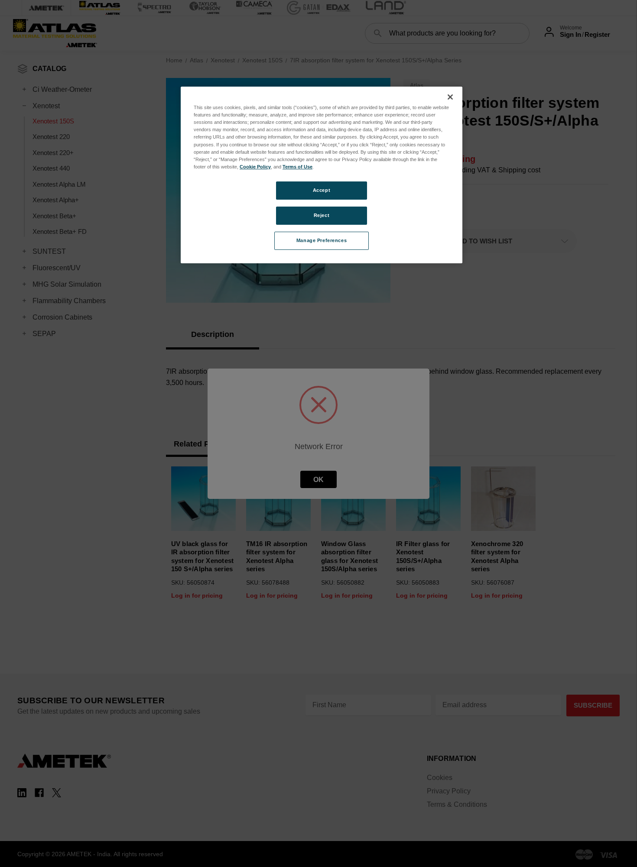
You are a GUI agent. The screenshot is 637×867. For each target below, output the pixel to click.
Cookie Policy (255, 166)
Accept (321, 190)
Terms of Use (297, 166)
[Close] (450, 97)
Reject (321, 215)
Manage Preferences (321, 240)
